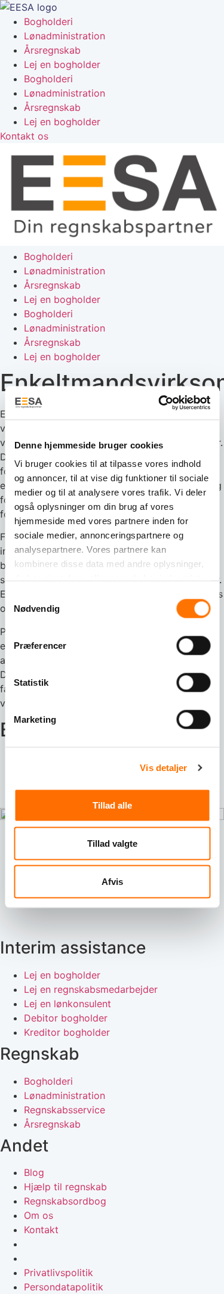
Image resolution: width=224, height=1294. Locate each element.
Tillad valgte (112, 843)
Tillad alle (112, 805)
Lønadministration (64, 36)
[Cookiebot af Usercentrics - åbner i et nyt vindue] (159, 403)
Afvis (112, 881)
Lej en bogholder (62, 64)
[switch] (193, 645)
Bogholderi (48, 21)
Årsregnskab (52, 50)
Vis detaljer (163, 768)
